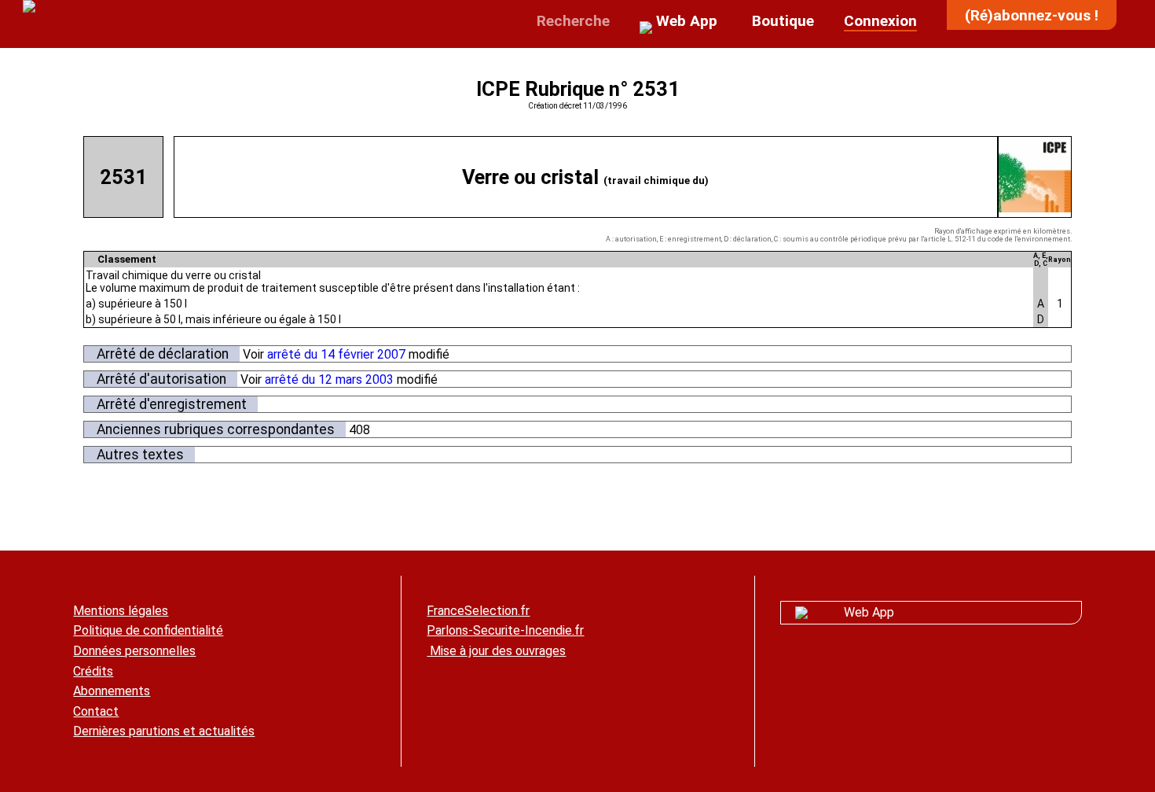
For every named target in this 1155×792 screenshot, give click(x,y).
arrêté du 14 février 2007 (336, 354)
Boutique (781, 21)
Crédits (93, 671)
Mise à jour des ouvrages (496, 650)
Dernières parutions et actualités (164, 731)
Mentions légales (120, 610)
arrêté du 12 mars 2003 (329, 379)
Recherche (571, 21)
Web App (869, 612)
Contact (96, 711)
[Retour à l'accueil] (84, 7)
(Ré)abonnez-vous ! (1031, 15)
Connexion (880, 21)
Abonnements (111, 690)
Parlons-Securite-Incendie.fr (505, 630)
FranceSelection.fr (478, 610)
